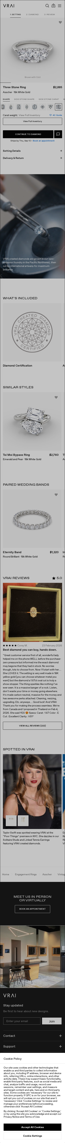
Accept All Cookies (32, 1127)
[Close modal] (32, 571)
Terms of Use (32, 1117)
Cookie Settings (32, 1136)
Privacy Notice (12, 1117)
